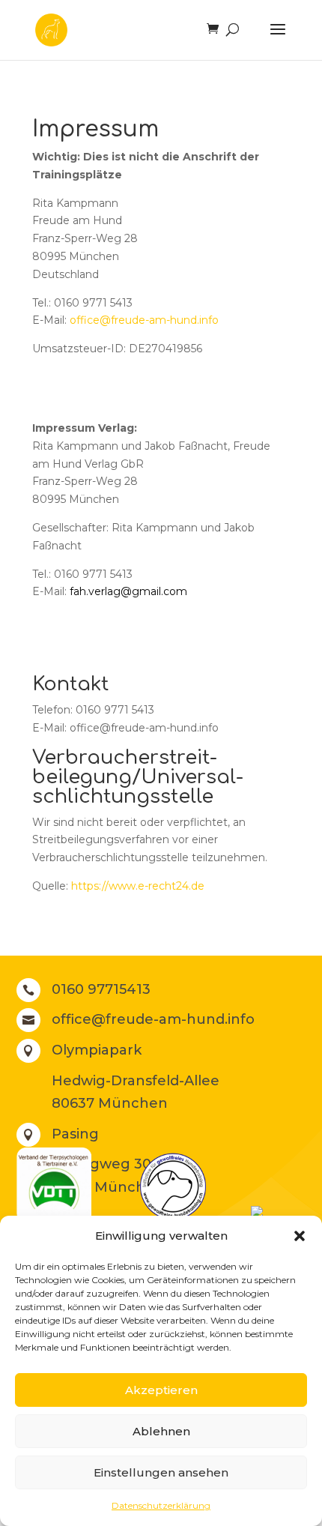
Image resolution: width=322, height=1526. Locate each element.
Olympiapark (97, 1050)
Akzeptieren (161, 1390)
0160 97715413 (101, 989)
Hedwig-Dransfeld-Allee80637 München (135, 1092)
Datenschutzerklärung (161, 1505)
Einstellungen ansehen (161, 1472)
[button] (299, 1235)
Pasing (75, 1134)
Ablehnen (161, 1431)
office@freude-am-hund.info (144, 320)
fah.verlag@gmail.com (128, 591)
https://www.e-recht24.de (137, 886)
